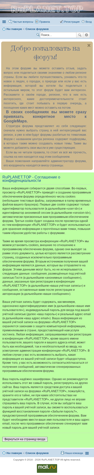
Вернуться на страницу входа (25, 439)
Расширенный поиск (86, 35)
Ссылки (4, 22)
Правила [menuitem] (44, 21)
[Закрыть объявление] (88, 45)
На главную (14, 453)
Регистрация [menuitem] (72, 21)
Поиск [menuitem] (38, 35)
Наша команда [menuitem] (74, 453)
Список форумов (37, 453)
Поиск (79, 35)
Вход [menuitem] (89, 21)
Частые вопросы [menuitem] (23, 21)
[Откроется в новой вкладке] (47, 472)
